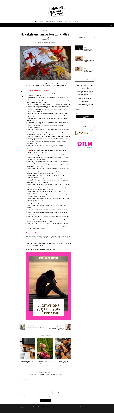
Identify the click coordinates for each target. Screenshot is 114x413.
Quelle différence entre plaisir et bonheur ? (45, 362)
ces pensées (52, 241)
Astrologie (52, 25)
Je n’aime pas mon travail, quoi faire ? (27, 362)
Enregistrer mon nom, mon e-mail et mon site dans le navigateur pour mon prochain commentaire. (46, 396)
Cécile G (37, 42)
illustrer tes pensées (64, 238)
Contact (84, 25)
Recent (85, 42)
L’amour (30, 150)
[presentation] (22, 350)
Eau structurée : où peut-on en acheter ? (88, 50)
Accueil (27, 25)
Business (61, 25)
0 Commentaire (47, 42)
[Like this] (21, 97)
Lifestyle (68, 25)
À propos (76, 25)
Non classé (45, 30)
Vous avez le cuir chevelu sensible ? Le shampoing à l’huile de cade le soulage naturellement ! (89, 60)
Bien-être (43, 25)
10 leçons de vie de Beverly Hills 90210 (63, 362)
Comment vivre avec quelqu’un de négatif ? (89, 71)
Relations (35, 25)
